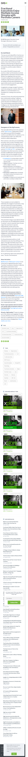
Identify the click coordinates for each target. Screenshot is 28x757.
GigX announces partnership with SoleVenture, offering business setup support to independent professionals (12, 718)
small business (13, 380)
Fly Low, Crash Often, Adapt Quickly (12, 687)
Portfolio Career (5, 328)
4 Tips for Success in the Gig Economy (12, 582)
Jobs (13, 328)
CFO (6, 149)
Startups (6, 350)
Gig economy (19, 328)
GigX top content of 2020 (9, 712)
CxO (3, 331)
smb (5, 383)
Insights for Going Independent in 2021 (12, 677)
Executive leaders (6, 337)
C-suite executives (18, 334)
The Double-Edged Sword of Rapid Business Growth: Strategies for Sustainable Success (11, 616)
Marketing (6, 365)
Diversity (6, 374)
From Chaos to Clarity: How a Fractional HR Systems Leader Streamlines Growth (10, 534)
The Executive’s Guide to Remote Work (12, 555)
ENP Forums (7, 359)
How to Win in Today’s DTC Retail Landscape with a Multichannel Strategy (11, 639)
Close (14, 753)
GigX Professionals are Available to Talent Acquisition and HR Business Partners (11, 723)
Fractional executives (6, 334)
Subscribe (14, 602)
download (10, 411)
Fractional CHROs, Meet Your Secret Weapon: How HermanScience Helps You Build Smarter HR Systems (12, 529)
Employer (6, 377)
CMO (9, 149)
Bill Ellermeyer (4, 261)
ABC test (13, 377)
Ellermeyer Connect (15, 261)
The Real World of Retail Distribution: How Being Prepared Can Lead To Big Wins (12, 622)
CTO (13, 149)
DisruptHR (17, 362)
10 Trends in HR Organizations (10, 691)
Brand (5, 380)
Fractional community (11, 331)
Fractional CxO (7, 158)
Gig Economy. (8, 131)
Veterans (13, 374)
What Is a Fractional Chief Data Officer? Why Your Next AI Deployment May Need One (10, 523)
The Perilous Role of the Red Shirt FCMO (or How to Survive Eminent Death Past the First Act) (11, 645)
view (4, 411)
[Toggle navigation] (25, 3)
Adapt (18, 368)
